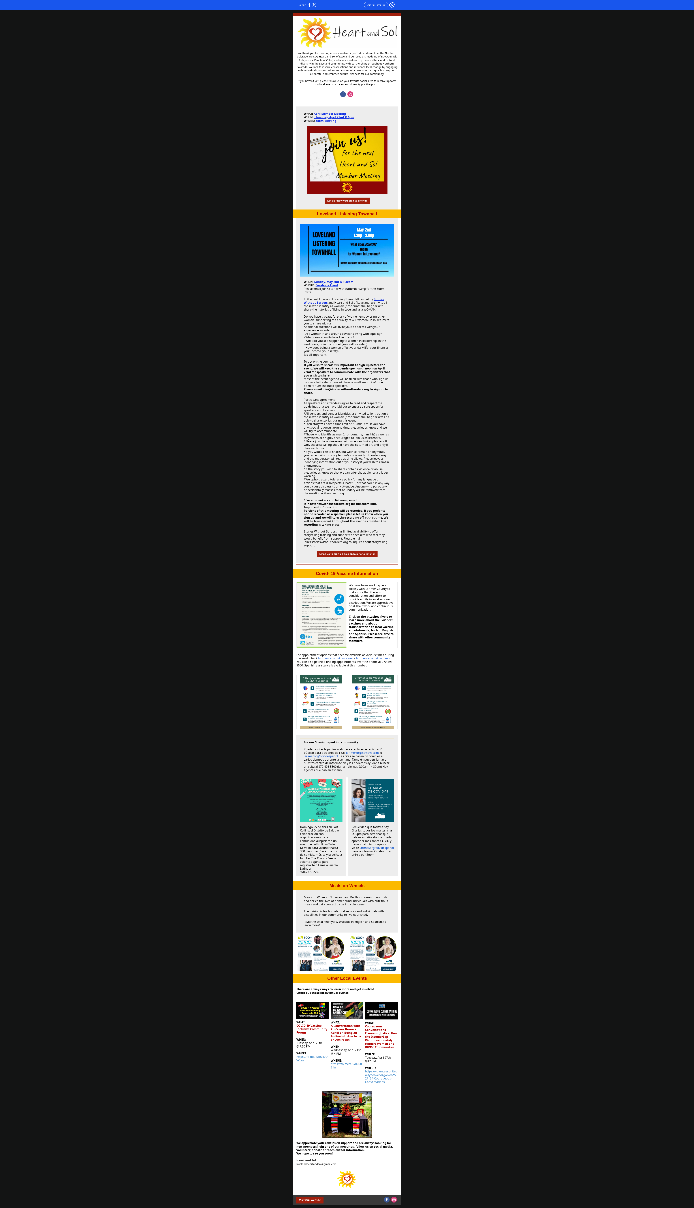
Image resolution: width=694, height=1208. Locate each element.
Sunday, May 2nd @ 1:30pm (333, 282)
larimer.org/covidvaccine (335, 658)
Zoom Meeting (326, 121)
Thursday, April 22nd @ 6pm (334, 117)
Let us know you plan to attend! (347, 200)
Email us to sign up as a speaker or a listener (347, 553)
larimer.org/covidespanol (372, 658)
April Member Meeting (330, 114)
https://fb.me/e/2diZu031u (346, 1065)
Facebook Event (327, 285)
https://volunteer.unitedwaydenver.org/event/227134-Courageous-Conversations (381, 1076)
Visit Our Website (310, 1200)
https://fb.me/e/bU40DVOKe (312, 1058)
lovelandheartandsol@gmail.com (316, 1164)
